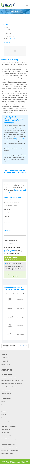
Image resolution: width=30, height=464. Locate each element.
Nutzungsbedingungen (9, 251)
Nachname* (7, 223)
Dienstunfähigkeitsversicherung (8, 386)
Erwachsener (8, 205)
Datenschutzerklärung (9, 250)
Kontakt (3, 404)
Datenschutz (4, 408)
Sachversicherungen (6, 393)
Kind (15, 205)
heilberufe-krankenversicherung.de (9, 439)
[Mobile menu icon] (27, 5)
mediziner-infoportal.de (6, 435)
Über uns (3, 401)
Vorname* (7, 216)
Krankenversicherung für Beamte (8, 377)
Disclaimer (3, 411)
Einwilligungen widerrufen (7, 453)
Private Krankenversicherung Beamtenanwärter (12, 380)
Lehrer (10, 140)
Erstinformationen (5, 417)
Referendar (18, 140)
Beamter (16, 138)
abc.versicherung (5, 432)
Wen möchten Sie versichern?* (12, 203)
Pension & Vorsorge (5, 390)
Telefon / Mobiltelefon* (10, 240)
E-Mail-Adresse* (8, 234)
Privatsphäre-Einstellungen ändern (9, 447)
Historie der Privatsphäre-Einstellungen (10, 450)
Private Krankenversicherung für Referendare (11, 383)
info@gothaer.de (12, 38)
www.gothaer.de (8, 42)
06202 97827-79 (5, 357)
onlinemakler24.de (5, 429)
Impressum (3, 414)
